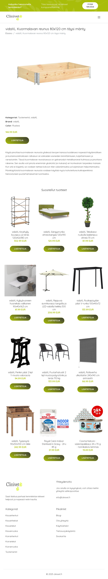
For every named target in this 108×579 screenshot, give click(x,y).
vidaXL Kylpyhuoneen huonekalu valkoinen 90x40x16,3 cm (20, 303)
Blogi (58, 515)
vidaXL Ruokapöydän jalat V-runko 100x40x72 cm (87, 303)
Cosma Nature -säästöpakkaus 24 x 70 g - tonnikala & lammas (88, 444)
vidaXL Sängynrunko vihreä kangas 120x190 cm (54, 234)
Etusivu (8, 33)
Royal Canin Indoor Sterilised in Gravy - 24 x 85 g (54, 444)
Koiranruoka (11, 546)
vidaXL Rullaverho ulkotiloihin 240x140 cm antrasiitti (87, 375)
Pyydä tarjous (90, 5)
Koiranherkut (11, 536)
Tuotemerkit (24, 117)
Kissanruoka (11, 531)
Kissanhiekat (11, 520)
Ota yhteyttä (62, 520)
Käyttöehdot (62, 526)
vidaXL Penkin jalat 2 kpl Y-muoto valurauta (20, 374)
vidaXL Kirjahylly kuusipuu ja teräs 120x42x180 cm (20, 234)
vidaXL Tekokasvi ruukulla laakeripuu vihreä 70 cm (87, 234)
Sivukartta (61, 536)
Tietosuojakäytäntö (65, 531)
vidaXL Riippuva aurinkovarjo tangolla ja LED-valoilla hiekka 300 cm (54, 305)
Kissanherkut (11, 515)
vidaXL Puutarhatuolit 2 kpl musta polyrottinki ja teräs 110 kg (54, 375)
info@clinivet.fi (63, 497)
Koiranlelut (10, 541)
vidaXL (34, 117)
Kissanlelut (10, 526)
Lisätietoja (17, 140)
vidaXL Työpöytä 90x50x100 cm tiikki (20, 442)
